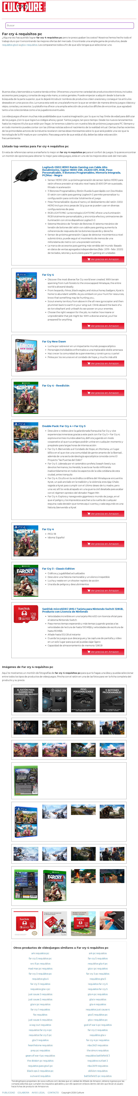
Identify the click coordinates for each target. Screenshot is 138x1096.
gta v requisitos (29, 45)
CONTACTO (53, 1092)
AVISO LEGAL (38, 1092)
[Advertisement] (69, 68)
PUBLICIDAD (8, 1092)
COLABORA (23, 1092)
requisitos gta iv (10, 45)
